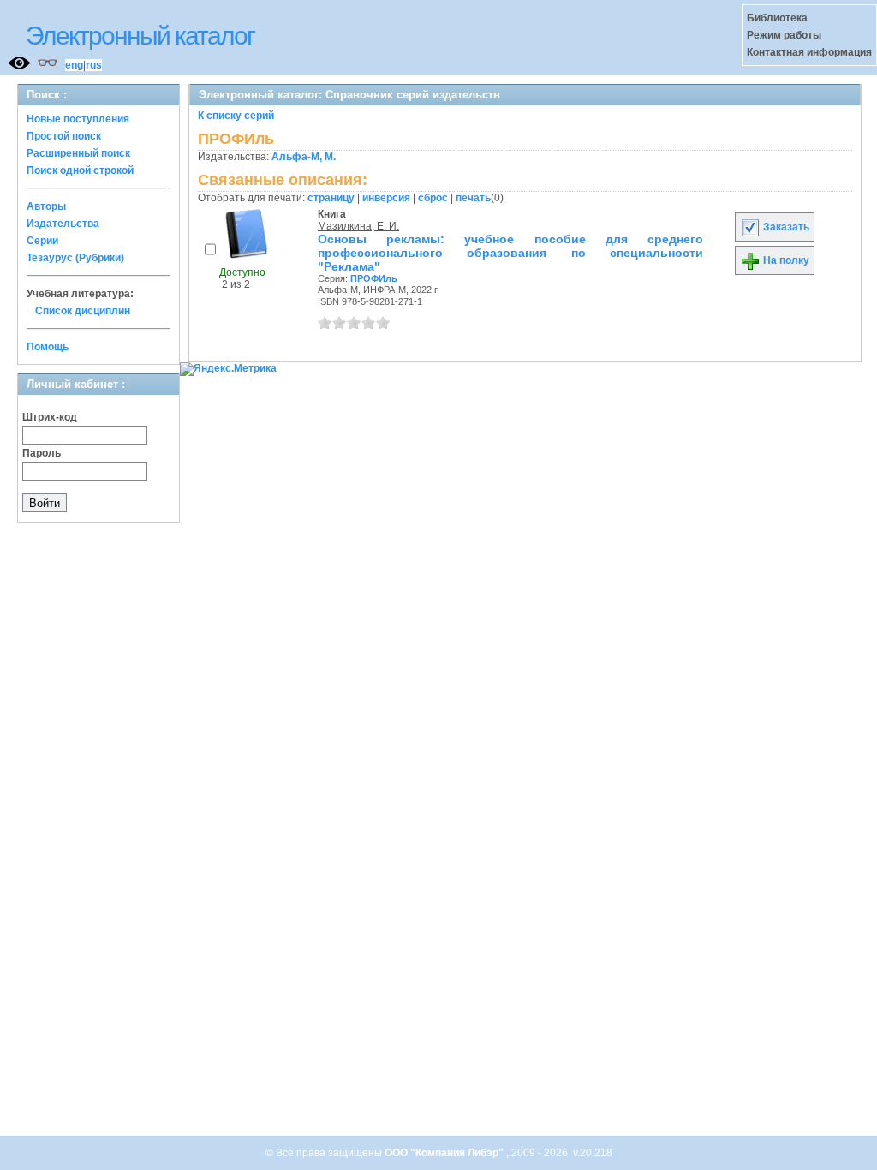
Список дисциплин (82, 311)
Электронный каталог (140, 35)
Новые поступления (78, 119)
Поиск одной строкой (80, 170)
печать (473, 198)
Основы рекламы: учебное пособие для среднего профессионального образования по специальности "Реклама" (510, 252)
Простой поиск (64, 136)
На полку (785, 260)
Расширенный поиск (78, 153)
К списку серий (236, 116)
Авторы (46, 206)
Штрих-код (49, 417)
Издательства (63, 224)
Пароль (41, 453)
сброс (433, 198)
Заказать (785, 227)
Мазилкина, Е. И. (358, 226)
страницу (331, 198)
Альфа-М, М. (303, 157)
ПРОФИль (373, 278)
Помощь (48, 347)
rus (94, 65)
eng (74, 65)
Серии (42, 241)
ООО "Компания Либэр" (445, 1153)
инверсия (386, 198)
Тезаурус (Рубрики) (75, 258)
